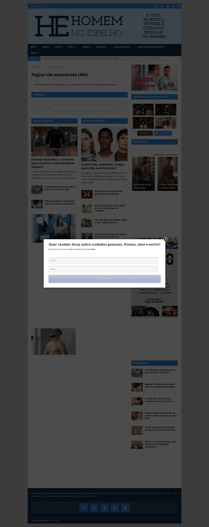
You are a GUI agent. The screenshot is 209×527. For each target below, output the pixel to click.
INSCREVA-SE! (104, 278)
